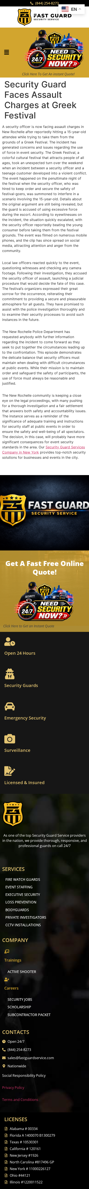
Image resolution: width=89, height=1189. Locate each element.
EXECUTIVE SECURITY (22, 894)
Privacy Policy (13, 1087)
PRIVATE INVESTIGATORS (25, 917)
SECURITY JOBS (20, 999)
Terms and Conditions (20, 1099)
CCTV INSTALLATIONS (23, 925)
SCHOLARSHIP (19, 1007)
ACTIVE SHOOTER (22, 971)
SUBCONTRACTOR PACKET (29, 1014)
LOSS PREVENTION (20, 902)
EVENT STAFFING (19, 887)
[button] (6, 52)
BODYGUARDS (17, 910)
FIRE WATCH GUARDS (22, 879)
